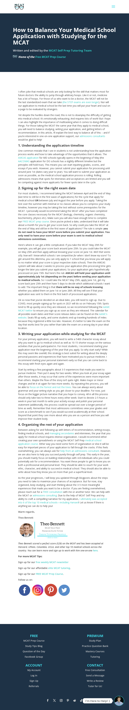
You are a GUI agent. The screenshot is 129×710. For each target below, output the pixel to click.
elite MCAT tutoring (59, 568)
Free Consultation (95, 670)
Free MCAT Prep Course (50, 57)
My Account (33, 670)
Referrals (34, 686)
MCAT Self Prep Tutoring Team (70, 50)
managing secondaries (62, 433)
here (95, 550)
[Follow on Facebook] (47, 700)
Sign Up (34, 680)
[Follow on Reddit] (74, 700)
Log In (34, 675)
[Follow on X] (54, 700)
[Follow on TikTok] (81, 700)
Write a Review (95, 680)
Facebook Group (34, 656)
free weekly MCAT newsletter (52, 562)
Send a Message (95, 675)
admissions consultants (92, 136)
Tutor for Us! (95, 686)
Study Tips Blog (33, 646)
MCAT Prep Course (34, 640)
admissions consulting (45, 495)
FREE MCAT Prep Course (49, 573)
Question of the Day (34, 651)
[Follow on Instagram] (61, 700)
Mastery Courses (95, 651)
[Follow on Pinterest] (68, 700)
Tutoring (95, 656)
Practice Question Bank (95, 646)
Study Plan (95, 640)
